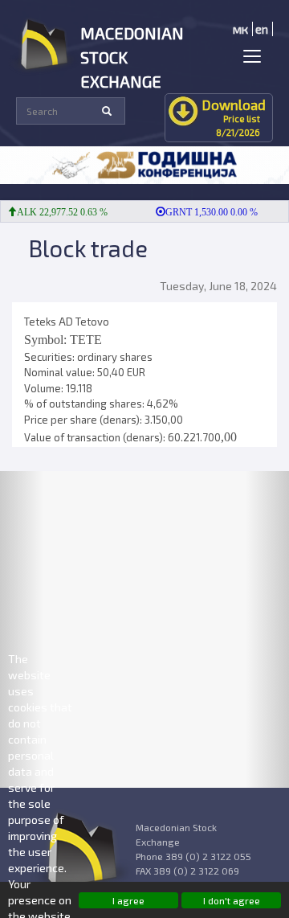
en (261, 29)
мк (240, 29)
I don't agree (231, 900)
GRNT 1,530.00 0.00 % (207, 212)
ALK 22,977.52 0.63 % (58, 212)
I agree (128, 900)
